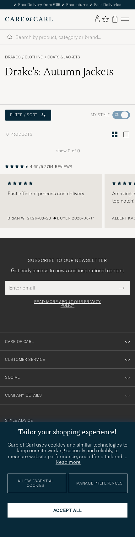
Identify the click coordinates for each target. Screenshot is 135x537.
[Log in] (97, 19)
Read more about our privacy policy (67, 303)
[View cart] (115, 19)
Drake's (13, 57)
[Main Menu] (125, 19)
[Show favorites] (105, 19)
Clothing (34, 57)
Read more (68, 462)
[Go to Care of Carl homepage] (29, 19)
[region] (67, 201)
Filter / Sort (23, 114)
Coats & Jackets (63, 57)
